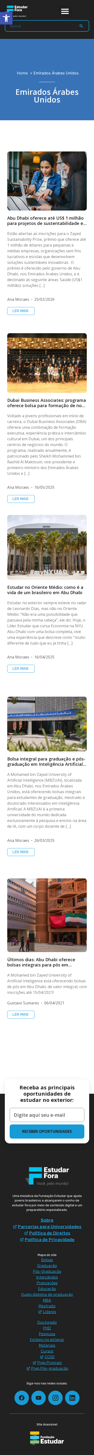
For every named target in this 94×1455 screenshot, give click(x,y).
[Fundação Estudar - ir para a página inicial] (47, 1438)
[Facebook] (21, 1398)
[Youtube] (38, 1398)
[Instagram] (55, 1398)
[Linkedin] (72, 1398)
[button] (65, 11)
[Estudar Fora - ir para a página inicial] (17, 11)
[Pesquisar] (81, 26)
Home (22, 73)
